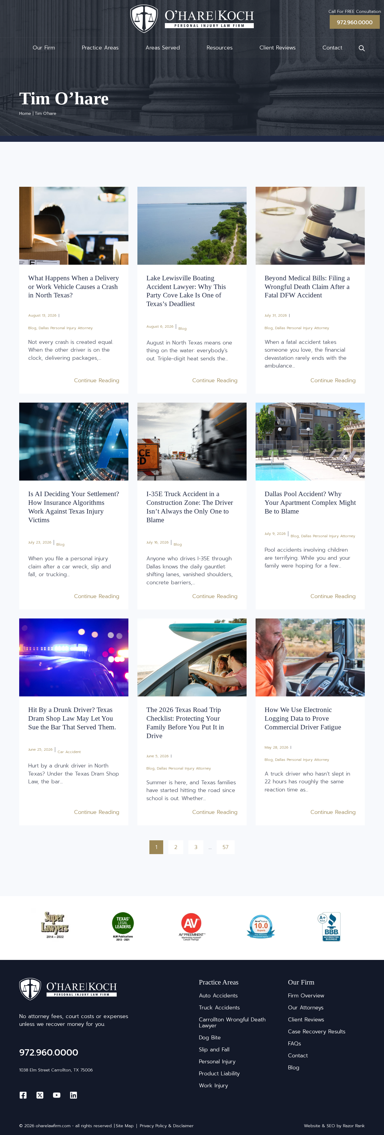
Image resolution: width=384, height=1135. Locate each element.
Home (25, 113)
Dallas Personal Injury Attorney (66, 328)
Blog (32, 328)
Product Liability (219, 1074)
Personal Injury (217, 1062)
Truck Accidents (219, 1008)
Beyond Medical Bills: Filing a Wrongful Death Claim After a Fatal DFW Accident (307, 286)
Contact (332, 48)
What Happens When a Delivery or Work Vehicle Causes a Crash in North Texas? (73, 286)
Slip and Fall (214, 1050)
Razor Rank (354, 1126)
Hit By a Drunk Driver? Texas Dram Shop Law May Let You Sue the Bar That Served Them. (72, 718)
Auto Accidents (218, 996)
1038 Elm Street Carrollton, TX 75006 (56, 1070)
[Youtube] (57, 1095)
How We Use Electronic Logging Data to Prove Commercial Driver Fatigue (303, 718)
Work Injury (213, 1086)
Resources (219, 48)
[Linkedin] (73, 1095)
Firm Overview (306, 996)
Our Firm (44, 48)
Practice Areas (100, 48)
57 (228, 845)
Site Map (125, 1126)
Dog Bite (210, 1038)
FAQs (294, 1044)
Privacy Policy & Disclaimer (167, 1126)
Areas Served (163, 48)
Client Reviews (278, 48)
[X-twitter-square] (40, 1095)
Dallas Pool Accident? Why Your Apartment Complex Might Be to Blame (310, 502)
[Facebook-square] (23, 1095)
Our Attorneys (305, 1008)
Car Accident (69, 752)
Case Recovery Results (316, 1032)
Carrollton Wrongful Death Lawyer (232, 1023)
